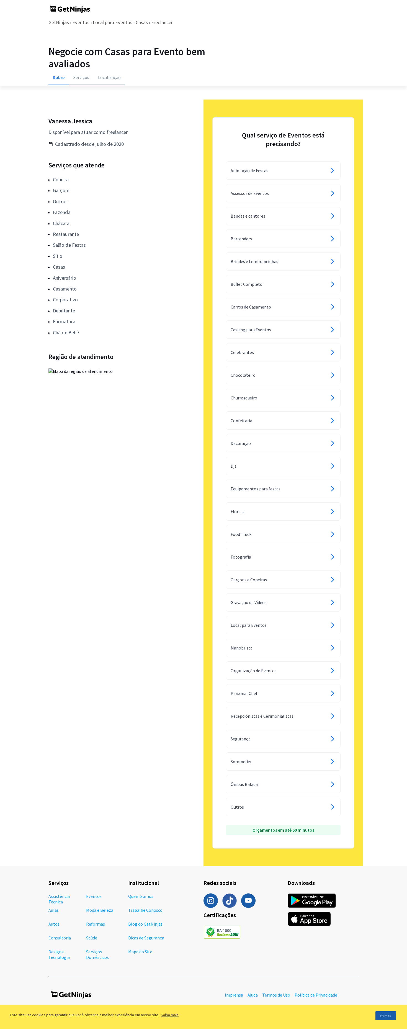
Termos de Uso (276, 995)
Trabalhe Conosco (145, 910)
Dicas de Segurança (146, 938)
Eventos (80, 22)
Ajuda (253, 995)
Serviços (81, 77)
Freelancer (162, 22)
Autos (54, 924)
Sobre (59, 77)
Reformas (95, 924)
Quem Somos (140, 896)
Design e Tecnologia (59, 954)
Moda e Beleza (99, 910)
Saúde (91, 938)
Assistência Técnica (59, 899)
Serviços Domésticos (97, 954)
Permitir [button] (385, 1016)
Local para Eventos (112, 22)
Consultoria (59, 938)
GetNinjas (58, 22)
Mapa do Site (140, 951)
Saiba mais (170, 1014)
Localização (109, 77)
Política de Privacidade (316, 995)
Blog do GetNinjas (145, 924)
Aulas (53, 910)
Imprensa (234, 995)
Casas (142, 22)
